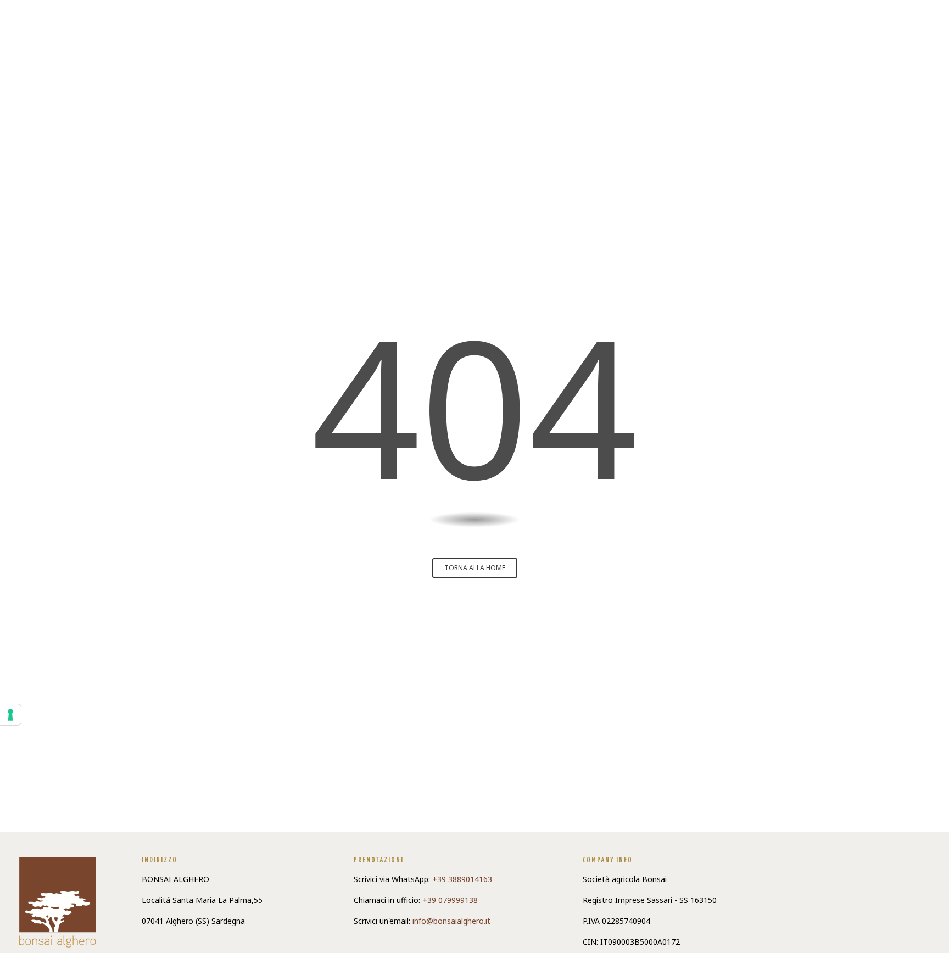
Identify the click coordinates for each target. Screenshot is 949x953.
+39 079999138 (450, 900)
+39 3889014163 (462, 879)
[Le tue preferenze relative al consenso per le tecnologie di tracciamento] (10, 714)
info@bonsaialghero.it (451, 921)
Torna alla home (474, 567)
